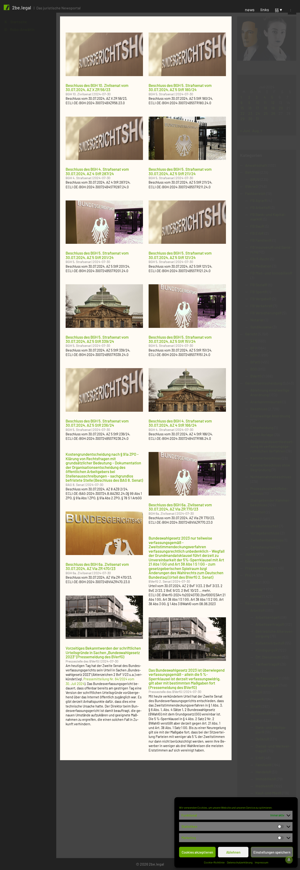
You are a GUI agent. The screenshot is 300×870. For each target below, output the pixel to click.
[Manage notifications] (289, 859)
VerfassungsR (266, 678)
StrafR (255, 706)
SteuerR (257, 699)
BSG (253, 369)
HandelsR (263, 772)
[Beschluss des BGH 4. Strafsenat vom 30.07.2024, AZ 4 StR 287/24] (104, 138)
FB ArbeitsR (260, 207)
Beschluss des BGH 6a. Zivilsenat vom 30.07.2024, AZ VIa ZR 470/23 (97, 566)
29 (242, 118)
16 (249, 108)
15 (242, 108)
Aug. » (257, 130)
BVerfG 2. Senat (160, 581)
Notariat (257, 320)
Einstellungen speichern (271, 852)
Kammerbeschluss (265, 458)
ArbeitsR (257, 610)
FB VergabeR (260, 298)
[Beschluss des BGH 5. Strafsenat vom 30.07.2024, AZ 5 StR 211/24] (187, 138)
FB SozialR (258, 284)
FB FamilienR (261, 240)
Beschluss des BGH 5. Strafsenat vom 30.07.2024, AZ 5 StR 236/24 (97, 422)
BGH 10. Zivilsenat (78, 94)
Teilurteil (257, 512)
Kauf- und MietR (268, 793)
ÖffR (254, 671)
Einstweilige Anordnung (270, 416)
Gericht (251, 334)
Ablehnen (233, 852)
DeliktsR (262, 739)
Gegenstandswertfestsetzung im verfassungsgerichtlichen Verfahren (271, 446)
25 (266, 113)
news (250, 9)
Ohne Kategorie (258, 561)
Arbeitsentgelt (267, 617)
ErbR (259, 757)
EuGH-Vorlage (261, 434)
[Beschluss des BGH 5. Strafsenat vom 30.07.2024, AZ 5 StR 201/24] (104, 222)
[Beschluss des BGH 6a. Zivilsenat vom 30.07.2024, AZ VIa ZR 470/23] (104, 533)
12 (273, 102)
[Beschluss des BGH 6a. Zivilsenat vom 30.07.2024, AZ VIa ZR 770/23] (187, 474)
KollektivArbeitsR (270, 643)
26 (273, 113)
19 (272, 108)
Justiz (250, 554)
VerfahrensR (260, 713)
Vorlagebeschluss (265, 533)
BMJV (254, 179)
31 (257, 118)
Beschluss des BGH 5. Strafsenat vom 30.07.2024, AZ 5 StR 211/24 (180, 171)
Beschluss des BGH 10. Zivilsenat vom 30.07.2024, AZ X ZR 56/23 (97, 87)
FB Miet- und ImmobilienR (271, 273)
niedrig (256, 589)
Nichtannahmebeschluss (270, 476)
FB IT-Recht (260, 259)
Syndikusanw (261, 327)
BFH (253, 348)
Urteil (254, 519)
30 (250, 118)
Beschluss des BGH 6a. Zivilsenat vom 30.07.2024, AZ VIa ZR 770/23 (180, 506)
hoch (254, 582)
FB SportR (258, 291)
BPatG (255, 362)
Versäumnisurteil (264, 526)
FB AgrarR (258, 200)
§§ (277, 9)
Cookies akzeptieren (197, 852)
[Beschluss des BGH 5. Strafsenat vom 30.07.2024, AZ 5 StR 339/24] (104, 306)
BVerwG (251, 186)
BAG (253, 341)
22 (242, 113)
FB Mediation (261, 266)
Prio (248, 575)
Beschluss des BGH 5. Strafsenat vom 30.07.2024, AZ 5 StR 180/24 (180, 87)
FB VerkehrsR (261, 306)
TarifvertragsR (267, 664)
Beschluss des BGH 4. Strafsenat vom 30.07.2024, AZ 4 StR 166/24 (180, 422)
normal (256, 596)
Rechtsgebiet (256, 603)
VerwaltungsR (266, 685)
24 (258, 113)
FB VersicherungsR (266, 313)
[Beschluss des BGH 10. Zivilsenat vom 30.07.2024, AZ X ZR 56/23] (104, 54)
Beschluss (258, 409)
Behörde (252, 172)
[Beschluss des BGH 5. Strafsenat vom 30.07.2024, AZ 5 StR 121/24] (187, 222)
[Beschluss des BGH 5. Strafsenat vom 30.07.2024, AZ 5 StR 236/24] (104, 390)
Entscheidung (262, 427)
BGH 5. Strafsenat (161, 94)
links (264, 9)
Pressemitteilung (259, 568)
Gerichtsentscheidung (263, 383)
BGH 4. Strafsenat (78, 178)
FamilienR (263, 765)
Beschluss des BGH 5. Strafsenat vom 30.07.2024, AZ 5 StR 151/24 (180, 339)
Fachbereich (255, 193)
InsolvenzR (264, 786)
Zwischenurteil (262, 547)
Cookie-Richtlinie (214, 862)
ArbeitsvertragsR (269, 624)
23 (250, 113)
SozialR (256, 692)
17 (257, 108)
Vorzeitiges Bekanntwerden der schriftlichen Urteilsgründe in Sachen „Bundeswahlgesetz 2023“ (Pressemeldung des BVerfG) (103, 652)
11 (265, 102)
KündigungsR (266, 650)
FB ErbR (257, 233)
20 (281, 108)
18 (265, 108)
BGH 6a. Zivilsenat (162, 513)
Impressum (261, 862)
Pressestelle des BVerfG (82, 661)
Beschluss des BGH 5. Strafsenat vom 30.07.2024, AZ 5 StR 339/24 (97, 339)
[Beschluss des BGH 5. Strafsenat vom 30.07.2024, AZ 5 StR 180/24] (187, 54)
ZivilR (254, 720)
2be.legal (21, 7)
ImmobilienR (265, 779)
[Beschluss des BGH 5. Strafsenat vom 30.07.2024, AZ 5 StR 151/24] (187, 306)
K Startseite (15, 21)
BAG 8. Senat (75, 485)
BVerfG (256, 376)
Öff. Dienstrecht (268, 657)
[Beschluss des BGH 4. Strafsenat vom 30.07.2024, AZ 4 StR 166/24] (187, 390)
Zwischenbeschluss (266, 540)
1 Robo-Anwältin (19, 29)
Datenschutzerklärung (239, 862)
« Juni (245, 130)
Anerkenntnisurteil (266, 402)
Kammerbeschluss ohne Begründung (270, 467)
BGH (253, 355)
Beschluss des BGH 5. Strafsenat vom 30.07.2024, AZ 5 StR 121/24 (180, 255)
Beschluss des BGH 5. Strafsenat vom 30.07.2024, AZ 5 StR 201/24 (97, 255)
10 (257, 102)
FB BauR (257, 226)
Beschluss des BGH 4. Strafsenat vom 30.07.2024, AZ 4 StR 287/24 (97, 171)
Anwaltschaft (256, 165)
